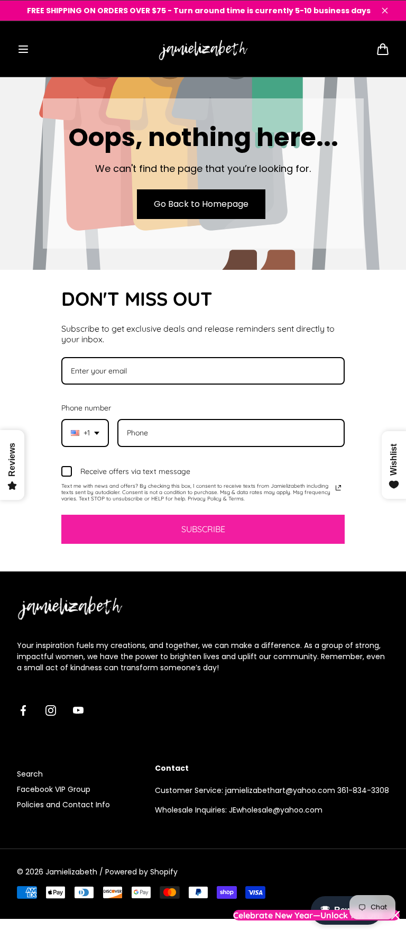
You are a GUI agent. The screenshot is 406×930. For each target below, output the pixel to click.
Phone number (86, 408)
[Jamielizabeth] (203, 49)
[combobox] (85, 433)
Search (30, 774)
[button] (23, 49)
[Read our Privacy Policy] (338, 487)
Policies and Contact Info (63, 804)
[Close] (385, 10)
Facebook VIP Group (53, 789)
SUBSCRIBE (203, 529)
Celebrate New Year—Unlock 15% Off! (308, 915)
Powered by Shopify (141, 872)
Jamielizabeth (71, 872)
